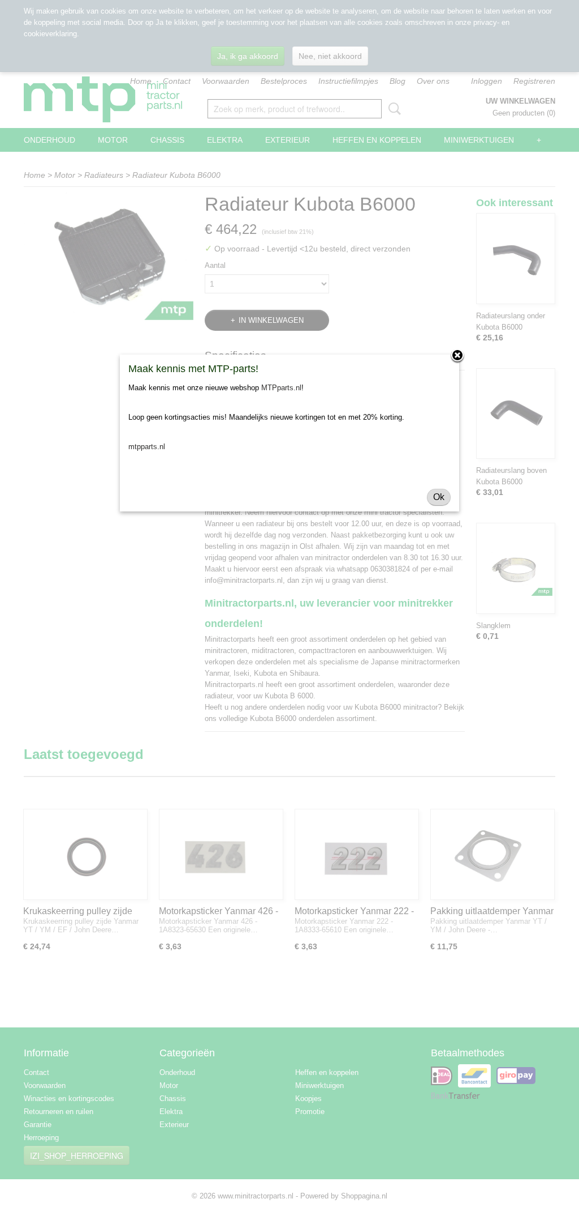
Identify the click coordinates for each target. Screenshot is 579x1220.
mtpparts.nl (146, 446)
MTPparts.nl (281, 387)
